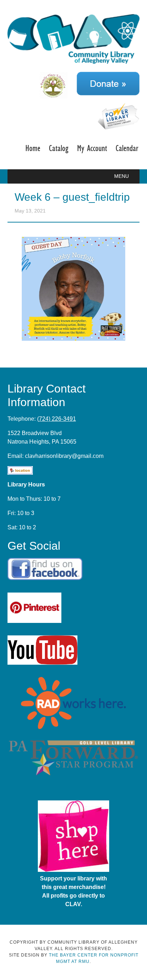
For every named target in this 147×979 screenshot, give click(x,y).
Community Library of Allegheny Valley (73, 39)
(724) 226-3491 (56, 419)
